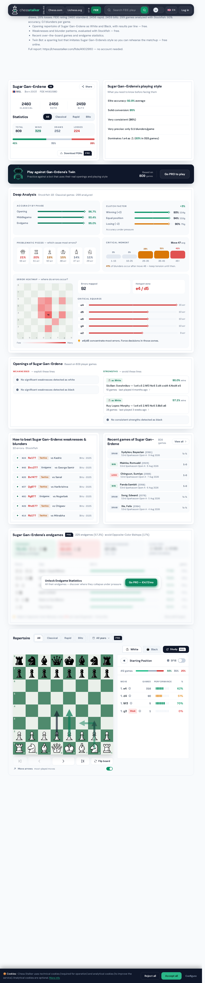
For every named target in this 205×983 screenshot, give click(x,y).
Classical (60, 116)
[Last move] (83, 761)
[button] (146, 385)
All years (101, 638)
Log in (185, 10)
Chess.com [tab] (55, 10)
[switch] (109, 769)
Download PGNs (77, 153)
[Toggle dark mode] (158, 10)
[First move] (20, 761)
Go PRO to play (175, 174)
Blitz (88, 116)
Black (154, 649)
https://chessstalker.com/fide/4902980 (68, 49)
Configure (191, 976)
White (134, 649)
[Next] (63, 761)
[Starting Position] (124, 660)
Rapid (76, 116)
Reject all (150, 976)
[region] (153, 716)
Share (88, 86)
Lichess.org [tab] (75, 10)
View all (179, 441)
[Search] (144, 10)
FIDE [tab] (96, 10)
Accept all (171, 976)
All (47, 116)
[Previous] (39, 761)
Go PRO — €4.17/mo (141, 582)
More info (54, 977)
